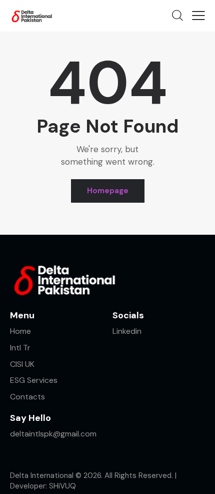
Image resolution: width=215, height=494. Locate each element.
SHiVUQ (62, 486)
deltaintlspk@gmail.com (54, 433)
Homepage (107, 191)
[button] (198, 15)
